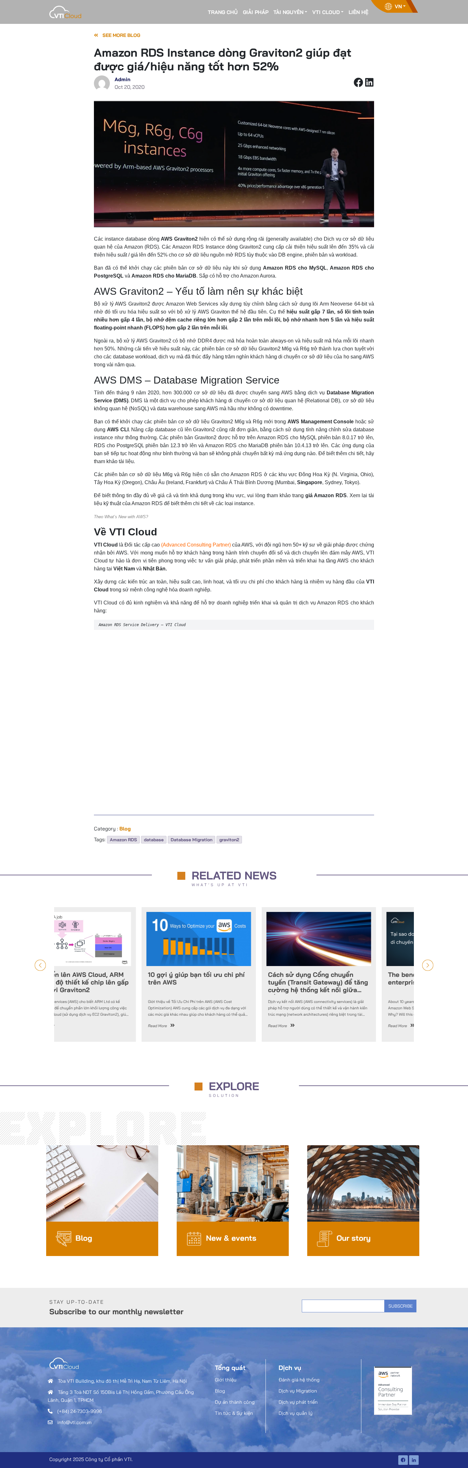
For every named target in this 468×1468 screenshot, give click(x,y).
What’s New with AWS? (126, 516)
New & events (231, 1238)
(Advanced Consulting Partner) (196, 544)
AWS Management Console (320, 421)
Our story (354, 1238)
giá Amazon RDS (326, 495)
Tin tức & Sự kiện (234, 1413)
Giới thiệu (226, 1380)
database (154, 840)
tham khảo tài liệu (114, 461)
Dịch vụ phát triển (298, 1402)
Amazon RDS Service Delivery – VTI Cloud (142, 625)
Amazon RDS (123, 840)
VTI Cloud (326, 12)
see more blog (120, 35)
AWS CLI (118, 429)
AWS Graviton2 (179, 239)
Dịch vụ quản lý (296, 1413)
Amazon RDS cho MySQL (295, 268)
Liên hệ (358, 12)
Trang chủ (223, 12)
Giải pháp (255, 12)
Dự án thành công (235, 1402)
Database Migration (191, 840)
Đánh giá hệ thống (299, 1380)
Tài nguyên (288, 12)
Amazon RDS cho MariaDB (163, 276)
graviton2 (229, 840)
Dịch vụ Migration (298, 1391)
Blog (83, 1238)
